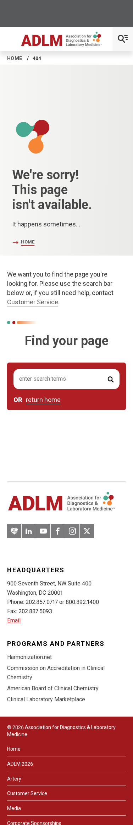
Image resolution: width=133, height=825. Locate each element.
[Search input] (66, 379)
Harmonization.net (29, 657)
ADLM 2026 (20, 764)
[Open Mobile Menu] (122, 39)
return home (43, 399)
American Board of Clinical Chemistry (53, 688)
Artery (14, 779)
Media (14, 808)
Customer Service (32, 302)
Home (14, 58)
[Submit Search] (111, 379)
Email (14, 620)
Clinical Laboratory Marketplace (46, 699)
